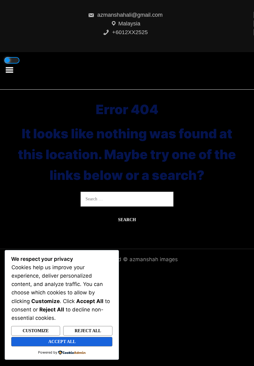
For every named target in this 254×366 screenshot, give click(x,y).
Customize (36, 330)
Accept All (62, 341)
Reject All (88, 330)
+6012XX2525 (129, 32)
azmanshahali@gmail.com (129, 15)
